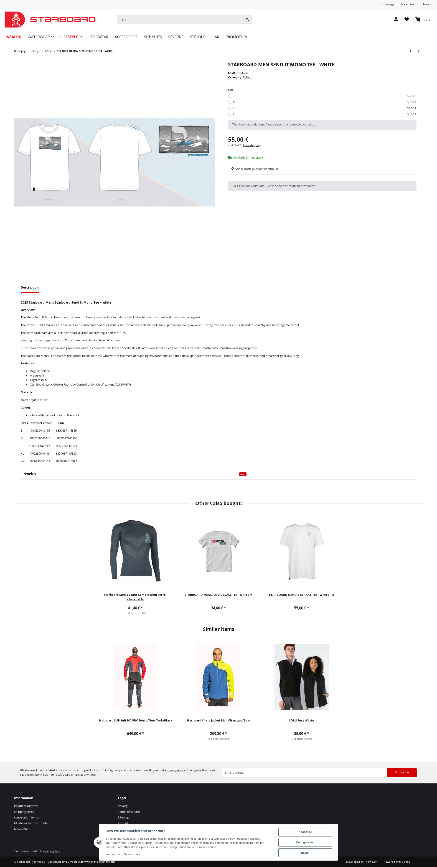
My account (409, 4)
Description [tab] (30, 287)
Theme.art (370, 862)
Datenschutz (132, 854)
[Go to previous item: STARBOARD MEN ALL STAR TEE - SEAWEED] (411, 50)
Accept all (305, 832)
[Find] (247, 19)
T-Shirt (247, 77)
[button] (396, 20)
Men (242, 474)
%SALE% (13, 36)
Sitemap (123, 817)
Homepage (386, 4)
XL (325, 114)
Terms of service (129, 812)
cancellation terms (26, 817)
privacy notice (176, 770)
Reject (305, 852)
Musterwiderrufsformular (31, 823)
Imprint (123, 823)
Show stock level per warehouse (257, 169)
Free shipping (252, 145)
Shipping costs (24, 812)
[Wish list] (406, 20)
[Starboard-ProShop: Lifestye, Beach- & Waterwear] (50, 20)
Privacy (123, 806)
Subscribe (402, 772)
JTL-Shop (404, 862)
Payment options (26, 806)
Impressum (113, 854)
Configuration (305, 842)
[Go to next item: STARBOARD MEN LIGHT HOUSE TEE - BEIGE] (419, 50)
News (427, 4)
